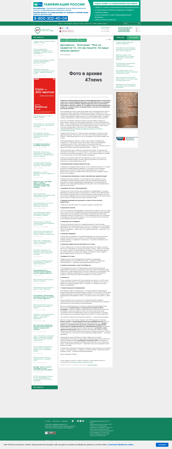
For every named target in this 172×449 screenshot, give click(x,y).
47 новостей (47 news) (98, 421)
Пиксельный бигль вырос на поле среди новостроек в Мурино (43, 307)
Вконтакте (78, 421)
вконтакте (63, 28)
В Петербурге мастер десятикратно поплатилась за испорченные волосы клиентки (43, 136)
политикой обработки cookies (120, 444)
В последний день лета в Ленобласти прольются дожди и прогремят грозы (126, 72)
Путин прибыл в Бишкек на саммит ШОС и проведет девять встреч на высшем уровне (42, 350)
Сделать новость (67, 31)
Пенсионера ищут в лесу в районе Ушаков (42, 117)
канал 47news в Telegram (80, 362)
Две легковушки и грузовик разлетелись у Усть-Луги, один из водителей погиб (127, 79)
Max (83, 421)
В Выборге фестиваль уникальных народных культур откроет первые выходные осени (44, 73)
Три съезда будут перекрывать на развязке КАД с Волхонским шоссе (44, 196)
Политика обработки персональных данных (60, 426)
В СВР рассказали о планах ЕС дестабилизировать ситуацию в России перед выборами (43, 379)
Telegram (80, 421)
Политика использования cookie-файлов (59, 427)
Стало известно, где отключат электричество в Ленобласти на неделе (44, 126)
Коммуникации (72, 40)
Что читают (133, 37)
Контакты (56, 421)
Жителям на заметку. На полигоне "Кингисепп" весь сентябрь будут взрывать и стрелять (43, 253)
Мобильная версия (60, 28)
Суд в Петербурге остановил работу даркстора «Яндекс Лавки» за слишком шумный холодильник (43, 339)
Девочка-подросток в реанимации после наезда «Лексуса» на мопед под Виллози (125, 57)
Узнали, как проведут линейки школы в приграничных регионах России (43, 62)
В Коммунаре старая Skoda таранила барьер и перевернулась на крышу (125, 65)
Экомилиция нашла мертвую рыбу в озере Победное (43, 289)
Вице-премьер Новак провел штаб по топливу (43, 281)
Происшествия (78, 23)
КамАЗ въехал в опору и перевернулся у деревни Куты (42, 360)
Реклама (65, 421)
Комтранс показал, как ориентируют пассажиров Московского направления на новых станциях (43, 155)
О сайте (48, 421)
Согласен (162, 445)
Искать (139, 23)
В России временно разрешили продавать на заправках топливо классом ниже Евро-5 (43, 52)
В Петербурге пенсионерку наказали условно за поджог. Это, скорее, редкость (126, 49)
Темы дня (120, 37)
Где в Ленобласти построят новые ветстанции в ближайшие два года (43, 206)
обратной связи (92, 364)
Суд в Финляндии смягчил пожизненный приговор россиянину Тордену (42, 215)
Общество (88, 23)
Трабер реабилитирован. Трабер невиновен (124, 43)
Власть (60, 23)
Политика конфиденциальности (56, 424)
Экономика (68, 23)
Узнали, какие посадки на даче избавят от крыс (44, 43)
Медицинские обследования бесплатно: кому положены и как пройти (126, 86)
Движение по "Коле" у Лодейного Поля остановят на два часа (44, 175)
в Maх (91, 362)
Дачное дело (102, 23)
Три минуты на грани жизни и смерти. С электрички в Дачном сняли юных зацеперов (43, 317)
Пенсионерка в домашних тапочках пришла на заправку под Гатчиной (43, 224)
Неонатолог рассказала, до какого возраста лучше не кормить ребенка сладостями (43, 234)
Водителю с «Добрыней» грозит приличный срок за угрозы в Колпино (42, 243)
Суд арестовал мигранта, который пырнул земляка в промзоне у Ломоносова (42, 165)
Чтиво (95, 23)
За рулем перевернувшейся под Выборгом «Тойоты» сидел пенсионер (43, 263)
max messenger (67, 28)
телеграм (65, 28)
